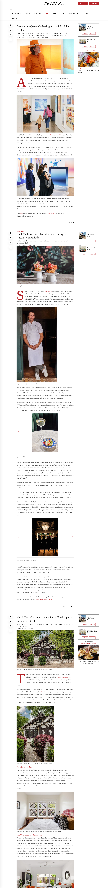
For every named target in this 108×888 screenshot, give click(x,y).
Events (14, 18)
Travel (80, 68)
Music (54, 13)
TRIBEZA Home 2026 (92, 41)
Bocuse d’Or (48, 291)
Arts (47, 13)
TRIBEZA (51, 213)
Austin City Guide (88, 50)
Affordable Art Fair (55, 135)
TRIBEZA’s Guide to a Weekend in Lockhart (88, 71)
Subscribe (92, 33)
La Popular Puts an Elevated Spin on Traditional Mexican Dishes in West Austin (88, 663)
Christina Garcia (22, 245)
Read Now (85, 33)
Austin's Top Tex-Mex (88, 643)
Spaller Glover (43, 692)
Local (62, 13)
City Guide (85, 13)
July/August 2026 (90, 28)
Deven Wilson (22, 628)
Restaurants (16, 13)
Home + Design (73, 13)
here (21, 213)
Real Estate (37, 13)
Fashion (27, 13)
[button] (79, 59)
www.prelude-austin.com (44, 599)
